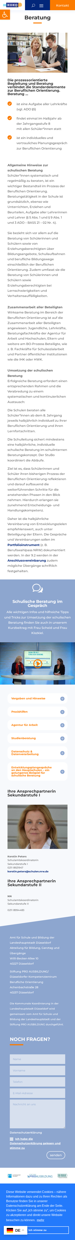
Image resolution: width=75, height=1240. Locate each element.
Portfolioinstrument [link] (24, 545)
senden (56, 1155)
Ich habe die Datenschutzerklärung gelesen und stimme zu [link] (35, 1143)
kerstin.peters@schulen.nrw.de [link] (28, 871)
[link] (5, 15)
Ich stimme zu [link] (37, 1230)
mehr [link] (40, 1220)
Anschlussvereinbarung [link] (27, 560)
